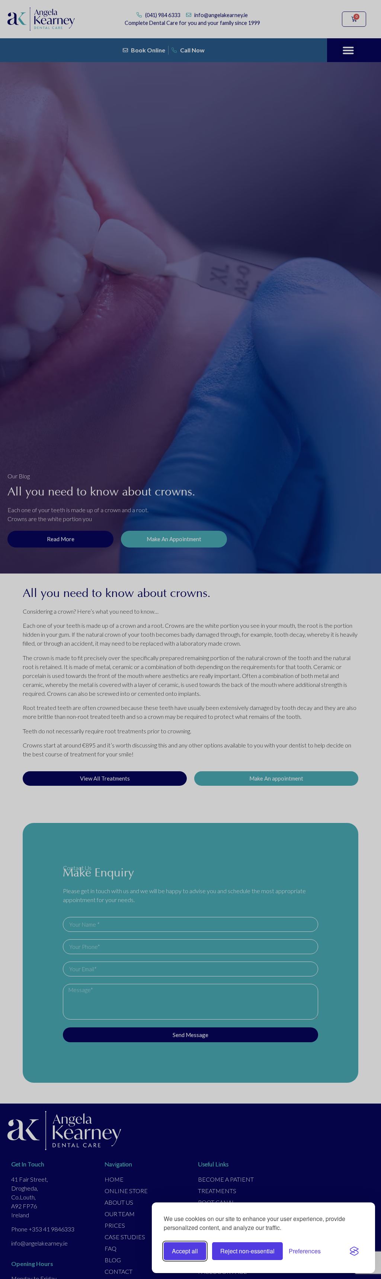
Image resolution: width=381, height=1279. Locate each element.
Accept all (185, 1251)
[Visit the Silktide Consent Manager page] (354, 1251)
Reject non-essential (247, 1251)
